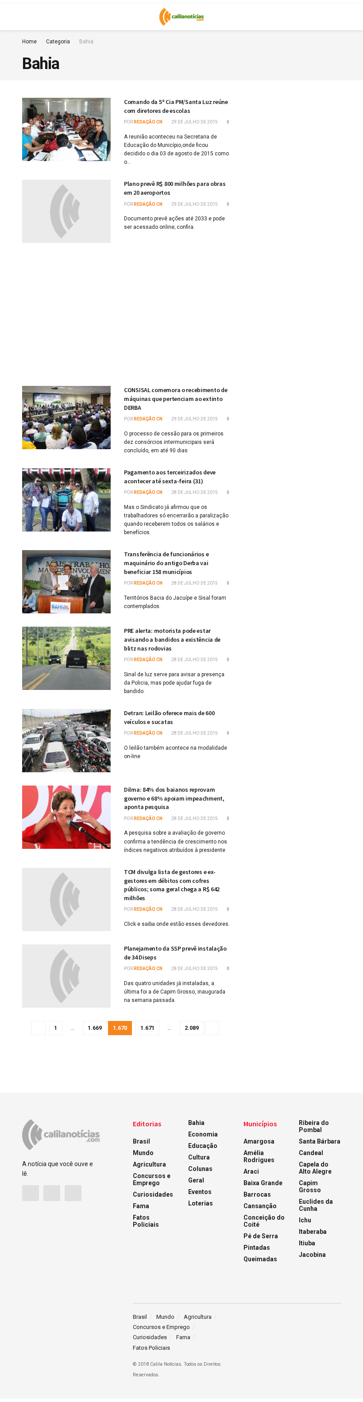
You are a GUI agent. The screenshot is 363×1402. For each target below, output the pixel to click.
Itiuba (307, 1243)
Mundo (143, 1152)
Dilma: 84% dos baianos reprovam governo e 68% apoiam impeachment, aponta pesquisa (174, 798)
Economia (203, 1134)
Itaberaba (313, 1231)
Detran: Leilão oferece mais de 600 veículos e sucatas (169, 717)
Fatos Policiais (146, 1221)
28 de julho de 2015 (194, 492)
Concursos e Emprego (151, 1179)
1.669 (95, 1028)
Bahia (86, 42)
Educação (202, 1145)
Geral (196, 1180)
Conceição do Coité (264, 1221)
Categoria (58, 42)
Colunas (200, 1168)
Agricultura (149, 1164)
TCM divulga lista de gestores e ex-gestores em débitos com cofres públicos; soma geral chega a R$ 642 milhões (172, 885)
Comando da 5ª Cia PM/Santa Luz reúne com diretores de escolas (176, 106)
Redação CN (148, 121)
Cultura (199, 1157)
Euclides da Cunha (316, 1205)
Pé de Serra (260, 1236)
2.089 (192, 1028)
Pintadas (256, 1247)
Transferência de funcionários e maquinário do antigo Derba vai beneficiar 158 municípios (166, 562)
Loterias (200, 1203)
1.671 (147, 1028)
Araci (251, 1171)
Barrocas (257, 1194)
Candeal (311, 1152)
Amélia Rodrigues (258, 1156)
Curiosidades (153, 1194)
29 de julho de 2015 (194, 121)
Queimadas (260, 1259)
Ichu (305, 1220)
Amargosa (258, 1141)
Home (29, 42)
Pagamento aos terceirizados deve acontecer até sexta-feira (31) (170, 476)
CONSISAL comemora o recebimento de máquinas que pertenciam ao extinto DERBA (175, 398)
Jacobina (312, 1254)
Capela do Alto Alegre (315, 1168)
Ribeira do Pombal (314, 1126)
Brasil (141, 1141)
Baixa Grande (262, 1182)
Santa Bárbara (319, 1141)
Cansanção (260, 1205)
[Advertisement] (126, 312)
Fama (141, 1205)
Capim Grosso (310, 1186)
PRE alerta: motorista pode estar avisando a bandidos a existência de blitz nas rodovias (172, 639)
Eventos (200, 1191)
